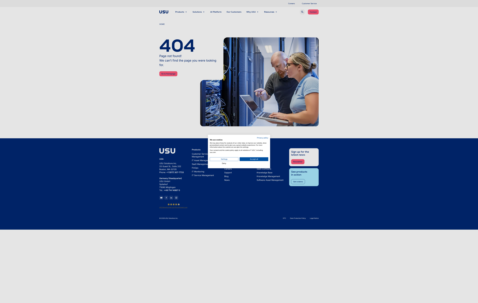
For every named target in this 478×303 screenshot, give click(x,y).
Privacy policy (262, 138)
